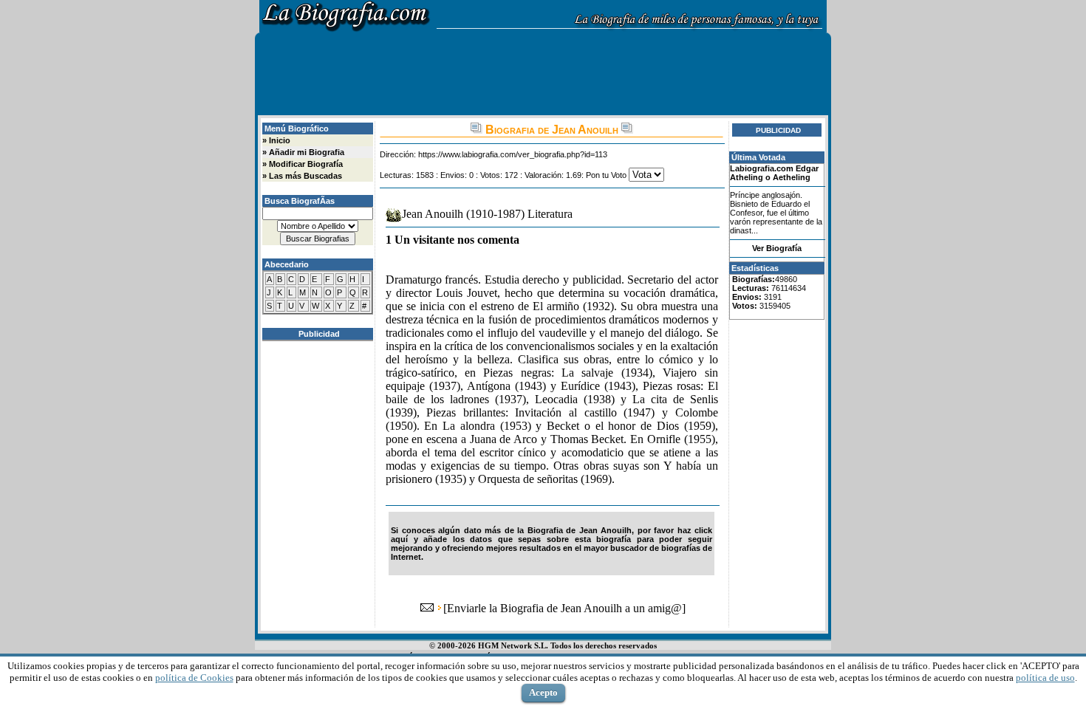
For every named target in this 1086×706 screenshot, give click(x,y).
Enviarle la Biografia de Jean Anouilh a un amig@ (564, 608)
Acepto (543, 692)
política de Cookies (194, 677)
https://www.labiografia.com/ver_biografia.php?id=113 (512, 154)
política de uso (1045, 677)
